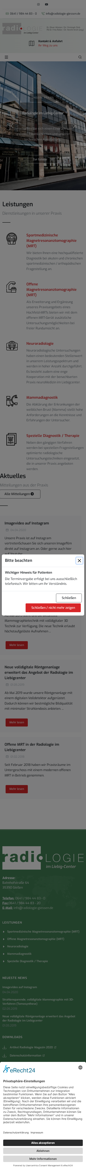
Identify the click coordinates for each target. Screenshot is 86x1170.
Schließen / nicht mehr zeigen (53, 608)
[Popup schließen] (79, 560)
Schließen (69, 598)
